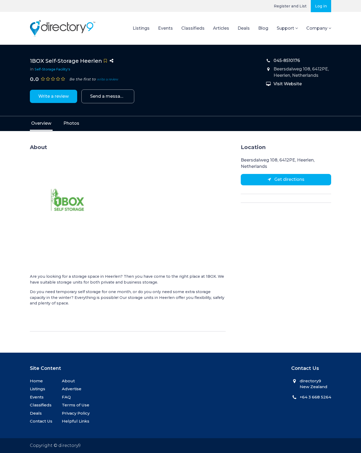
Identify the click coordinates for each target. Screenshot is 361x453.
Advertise (71, 388)
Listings (141, 28)
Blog (263, 28)
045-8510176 (287, 60)
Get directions (288, 179)
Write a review (53, 96)
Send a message (108, 96)
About (68, 380)
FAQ (66, 397)
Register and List (290, 6)
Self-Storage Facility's (52, 69)
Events (165, 28)
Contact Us (41, 421)
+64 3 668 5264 (315, 397)
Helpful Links (75, 421)
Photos (71, 123)
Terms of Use (75, 404)
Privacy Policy (76, 413)
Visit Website (288, 83)
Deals (244, 28)
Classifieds (193, 28)
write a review (107, 79)
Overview (41, 123)
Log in (321, 6)
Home (36, 380)
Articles (221, 28)
